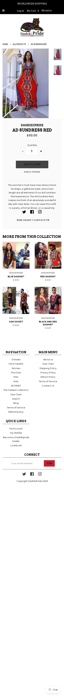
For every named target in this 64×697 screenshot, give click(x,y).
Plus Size (16, 372)
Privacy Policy (48, 372)
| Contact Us (40, 220)
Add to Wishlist (32, 171)
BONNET (16, 385)
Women (16, 368)
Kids (16, 381)
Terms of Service (16, 407)
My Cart (33, 10)
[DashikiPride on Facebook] (32, 212)
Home (5, 44)
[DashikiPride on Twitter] (24, 212)
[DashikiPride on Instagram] (40, 212)
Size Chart (24, 220)
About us (48, 359)
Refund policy (16, 411)
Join (49, 463)
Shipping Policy (47, 368)
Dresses (16, 359)
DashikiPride (35, 481)
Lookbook (16, 445)
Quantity (32, 145)
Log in (20, 10)
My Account (16, 428)
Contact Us (48, 385)
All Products (19, 44)
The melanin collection (16, 390)
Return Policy (48, 376)
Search (16, 398)
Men (15, 376)
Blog (16, 403)
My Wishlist (16, 432)
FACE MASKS (16, 363)
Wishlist (46, 10)
